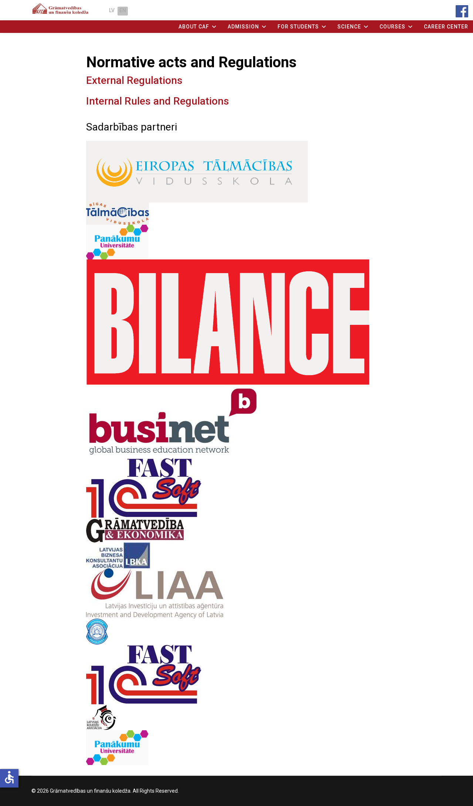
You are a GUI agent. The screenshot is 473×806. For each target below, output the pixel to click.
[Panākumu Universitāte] (236, 242)
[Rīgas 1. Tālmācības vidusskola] (236, 747)
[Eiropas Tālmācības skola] (236, 172)
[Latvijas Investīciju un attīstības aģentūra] (236, 593)
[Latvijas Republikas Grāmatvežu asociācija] (236, 632)
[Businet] (236, 421)
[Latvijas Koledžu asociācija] (236, 717)
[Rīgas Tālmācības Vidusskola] (236, 214)
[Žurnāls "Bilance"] (236, 322)
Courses (392, 27)
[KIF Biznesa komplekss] (236, 674)
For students (298, 27)
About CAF (193, 27)
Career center (446, 27)
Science (349, 27)
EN (122, 10)
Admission (243, 27)
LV (112, 10)
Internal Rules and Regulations (157, 101)
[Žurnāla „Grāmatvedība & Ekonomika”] (236, 530)
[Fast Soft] (236, 488)
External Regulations (134, 80)
